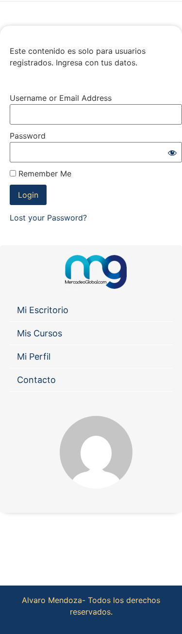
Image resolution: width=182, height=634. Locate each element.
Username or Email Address (61, 98)
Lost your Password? (48, 217)
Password (28, 136)
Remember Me (43, 173)
